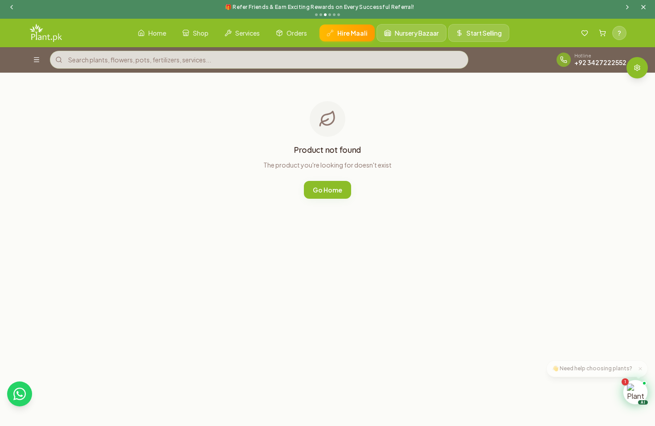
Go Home (327, 190)
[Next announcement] (627, 7)
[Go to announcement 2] (320, 14)
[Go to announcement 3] (325, 14)
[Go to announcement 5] (334, 14)
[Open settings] (637, 67)
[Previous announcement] (11, 7)
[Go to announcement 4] (329, 14)
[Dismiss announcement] (643, 7)
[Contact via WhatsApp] (19, 393)
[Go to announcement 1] (316, 14)
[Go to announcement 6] (338, 14)
